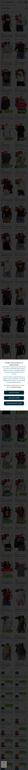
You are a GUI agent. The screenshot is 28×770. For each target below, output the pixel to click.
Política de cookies (16, 387)
